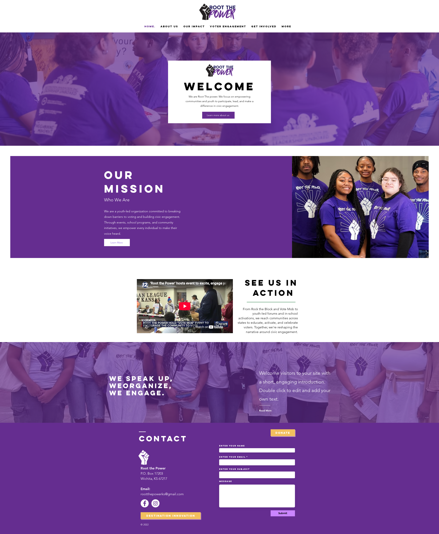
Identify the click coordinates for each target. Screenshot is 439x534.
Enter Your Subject (234, 469)
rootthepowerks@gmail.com (162, 494)
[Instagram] (155, 503)
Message (225, 481)
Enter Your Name (232, 446)
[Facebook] (145, 503)
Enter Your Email (232, 457)
